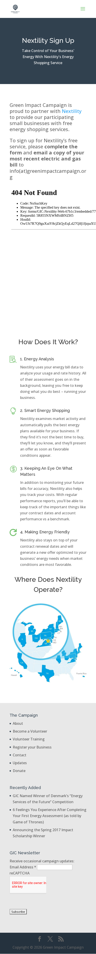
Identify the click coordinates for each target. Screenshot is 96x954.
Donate (19, 770)
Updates (20, 762)
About (18, 723)
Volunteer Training (29, 739)
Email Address (23, 867)
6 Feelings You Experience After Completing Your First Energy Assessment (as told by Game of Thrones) (49, 815)
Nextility (71, 111)
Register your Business (32, 747)
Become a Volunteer (30, 731)
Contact (19, 755)
